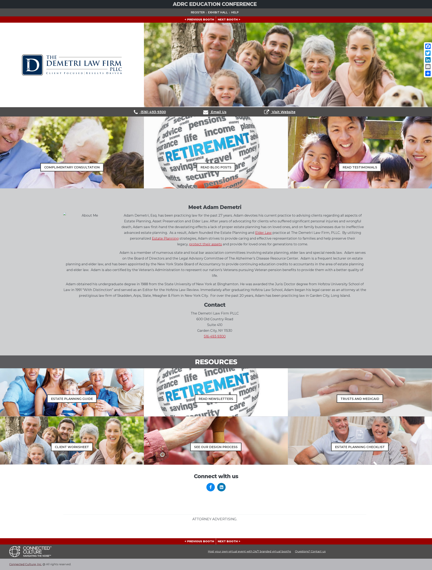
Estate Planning (165, 238)
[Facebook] (428, 46)
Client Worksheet (72, 447)
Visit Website (283, 112)
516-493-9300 (215, 336)
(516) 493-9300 (153, 112)
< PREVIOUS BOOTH (199, 19)
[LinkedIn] (428, 59)
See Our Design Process (216, 447)
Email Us (218, 112)
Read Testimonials (360, 167)
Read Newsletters (216, 399)
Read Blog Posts (215, 167)
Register (198, 12)
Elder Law (263, 233)
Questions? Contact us (310, 551)
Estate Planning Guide (72, 399)
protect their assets (205, 244)
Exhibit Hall (218, 12)
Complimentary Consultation (72, 167)
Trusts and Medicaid (360, 399)
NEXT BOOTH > (229, 19)
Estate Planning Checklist (360, 447)
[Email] (428, 66)
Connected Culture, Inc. (25, 564)
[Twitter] (428, 53)
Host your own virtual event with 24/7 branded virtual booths (249, 551)
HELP (235, 12)
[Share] (428, 73)
